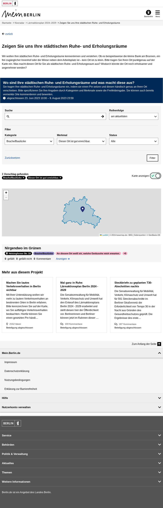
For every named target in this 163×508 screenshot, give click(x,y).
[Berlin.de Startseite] (11, 423)
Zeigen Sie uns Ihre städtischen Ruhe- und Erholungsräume (90, 23)
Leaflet (105, 235)
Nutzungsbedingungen (17, 380)
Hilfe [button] (5, 398)
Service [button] (6, 435)
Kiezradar (19, 23)
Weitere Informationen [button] (16, 481)
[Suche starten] (102, 116)
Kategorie (11, 135)
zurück (9, 34)
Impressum (10, 362)
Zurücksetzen (12, 157)
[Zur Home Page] (21, 13)
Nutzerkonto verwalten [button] (16, 407)
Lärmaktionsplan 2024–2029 (42, 23)
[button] (82, 209)
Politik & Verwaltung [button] (15, 454)
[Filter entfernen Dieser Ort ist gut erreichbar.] (60, 177)
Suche (9, 110)
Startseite (6, 23)
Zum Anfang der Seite (144, 344)
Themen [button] (7, 472)
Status (113, 135)
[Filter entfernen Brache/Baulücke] (23, 177)
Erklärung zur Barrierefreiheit (20, 389)
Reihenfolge (116, 110)
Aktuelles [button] (8, 463)
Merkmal (62, 135)
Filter (152, 158)
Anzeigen (62, 258)
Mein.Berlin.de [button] (11, 353)
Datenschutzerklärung (16, 371)
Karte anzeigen (140, 175)
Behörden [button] (8, 444)
